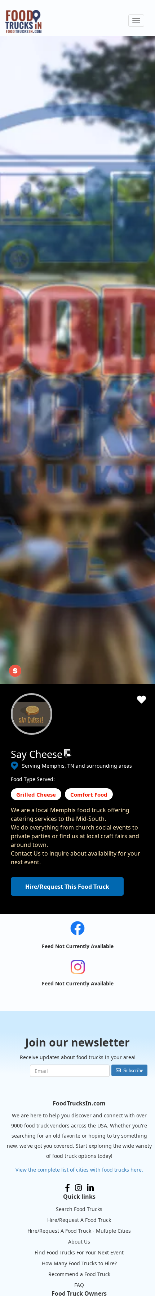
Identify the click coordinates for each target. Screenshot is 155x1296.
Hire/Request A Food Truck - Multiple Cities (79, 1230)
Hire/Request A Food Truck (79, 1219)
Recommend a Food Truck (79, 1274)
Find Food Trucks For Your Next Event (79, 1252)
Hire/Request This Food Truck (67, 887)
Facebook (67, 1188)
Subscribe (133, 1070)
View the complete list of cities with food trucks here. (79, 1169)
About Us (79, 1241)
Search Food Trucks (79, 1209)
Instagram (78, 1188)
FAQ (79, 1285)
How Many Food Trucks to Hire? (79, 1263)
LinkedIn (90, 1188)
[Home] (23, 21)
